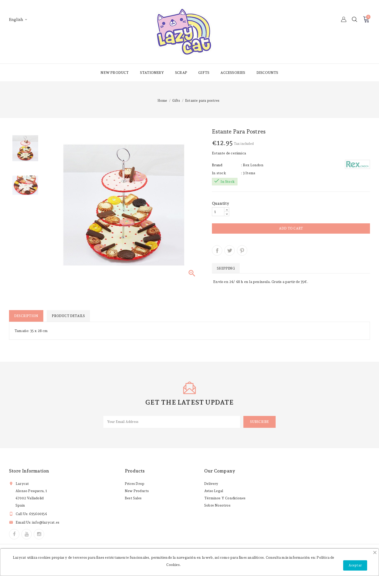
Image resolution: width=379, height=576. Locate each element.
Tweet (229, 250)
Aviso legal (213, 491)
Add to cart (291, 228)
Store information (29, 471)
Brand (217, 165)
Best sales (133, 498)
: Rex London (252, 165)
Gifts (203, 72)
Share (217, 250)
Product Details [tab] (68, 316)
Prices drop (134, 484)
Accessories (232, 72)
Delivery (211, 484)
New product (115, 72)
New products (137, 491)
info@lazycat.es (45, 522)
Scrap (181, 72)
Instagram (39, 534)
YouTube (26, 534)
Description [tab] (26, 316)
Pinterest (242, 250)
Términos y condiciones (224, 498)
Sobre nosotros (217, 505)
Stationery (152, 72)
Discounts (267, 72)
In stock (219, 173)
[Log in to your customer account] (343, 19)
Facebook (14, 534)
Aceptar (355, 565)
